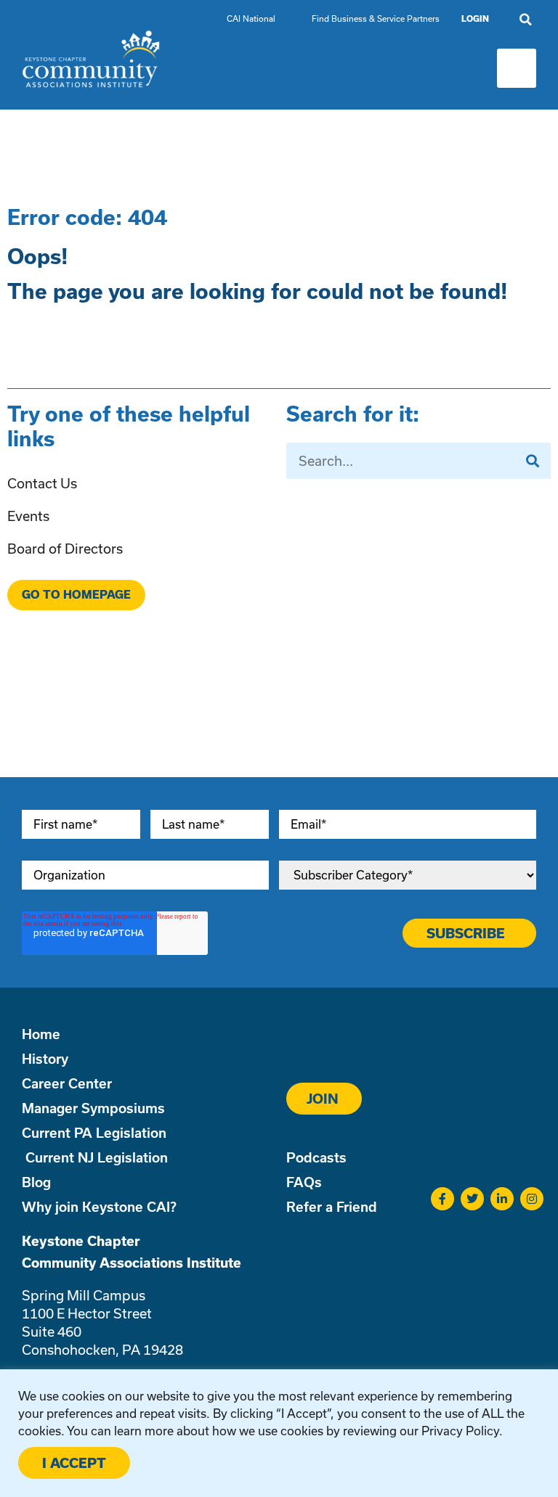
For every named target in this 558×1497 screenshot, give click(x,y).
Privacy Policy (460, 1430)
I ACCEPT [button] (74, 1463)
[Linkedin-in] (502, 1198)
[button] (525, 19)
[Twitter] (472, 1198)
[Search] (532, 461)
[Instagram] (531, 1198)
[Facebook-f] (442, 1198)
